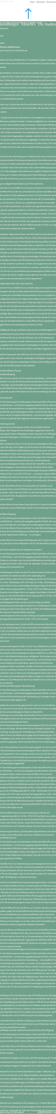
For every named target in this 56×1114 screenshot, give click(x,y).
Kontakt (41, 1)
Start (32, 1)
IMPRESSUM (44, 1112)
